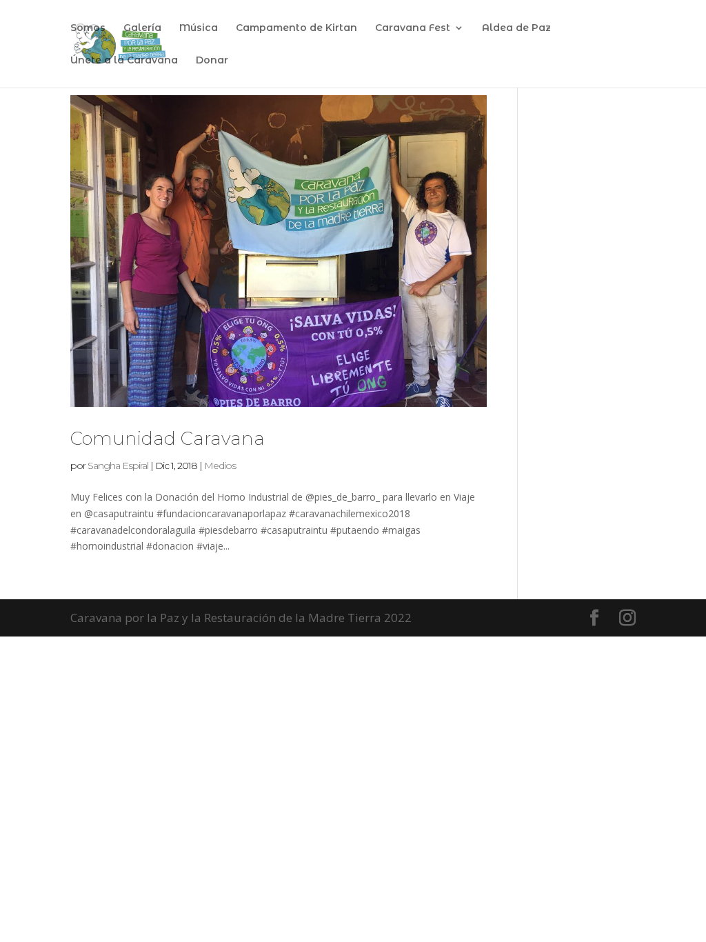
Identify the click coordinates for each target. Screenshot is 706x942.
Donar (212, 60)
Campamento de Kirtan (296, 28)
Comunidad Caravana (167, 439)
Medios (220, 465)
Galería (142, 28)
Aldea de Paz (516, 28)
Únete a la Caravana (124, 60)
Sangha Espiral (118, 465)
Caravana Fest (412, 28)
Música (198, 28)
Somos (87, 28)
